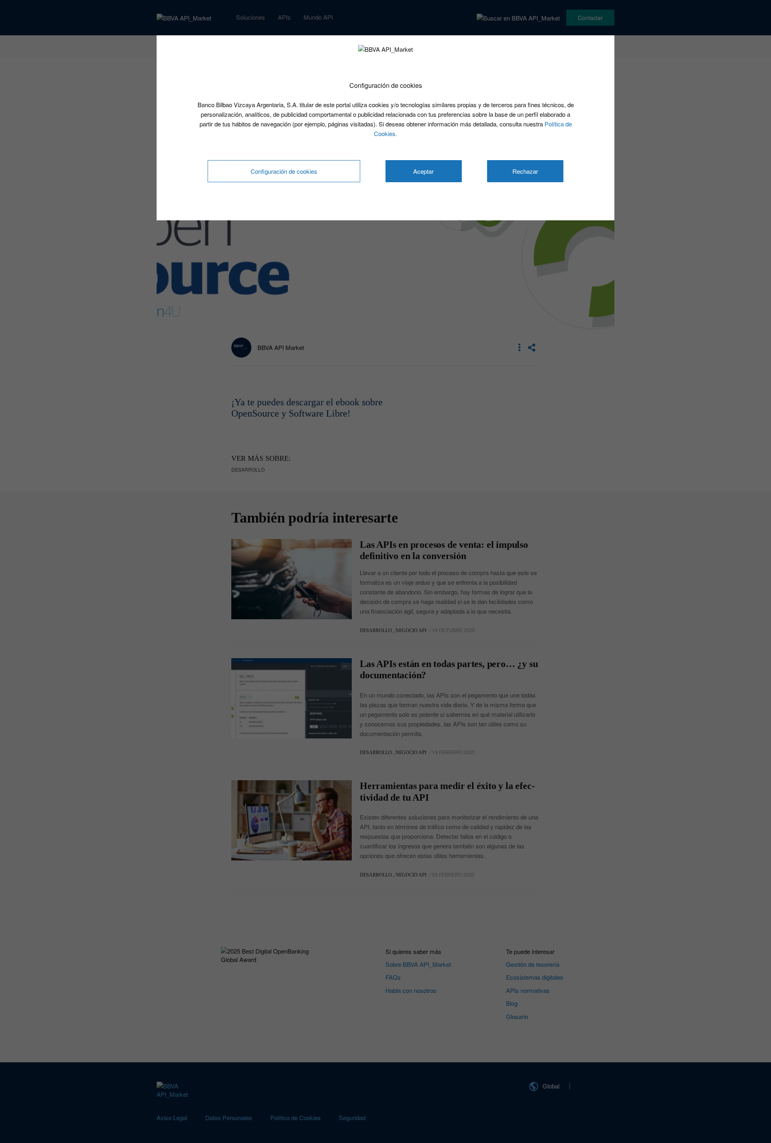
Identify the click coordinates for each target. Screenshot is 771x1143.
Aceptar (423, 171)
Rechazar (525, 171)
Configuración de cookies (284, 171)
